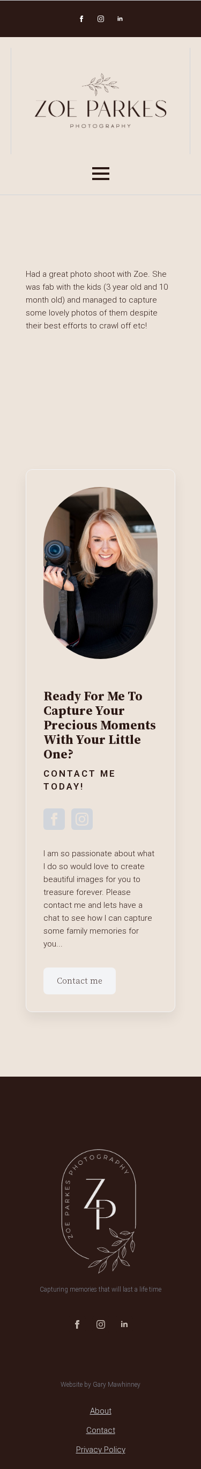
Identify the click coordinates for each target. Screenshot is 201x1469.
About (100, 1411)
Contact (100, 1430)
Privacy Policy (100, 1449)
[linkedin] (120, 18)
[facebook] (81, 18)
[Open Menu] (100, 173)
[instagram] (100, 18)
